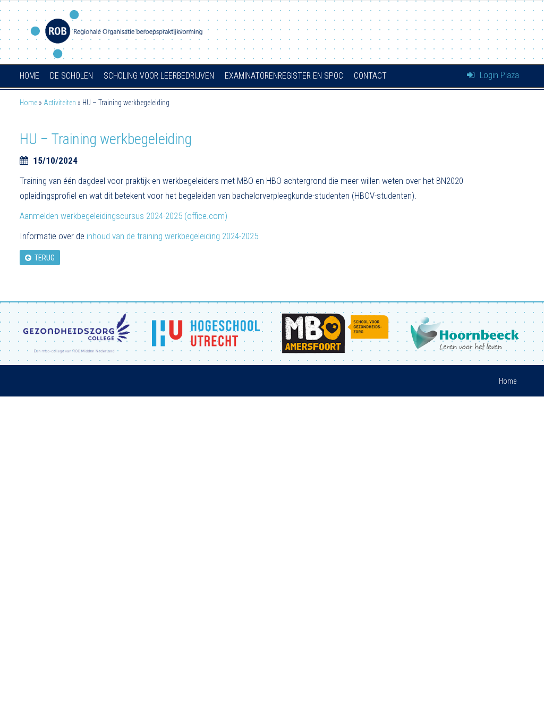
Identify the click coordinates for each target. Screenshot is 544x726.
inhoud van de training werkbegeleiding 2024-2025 (172, 236)
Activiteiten (60, 102)
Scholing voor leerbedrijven (159, 76)
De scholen (71, 76)
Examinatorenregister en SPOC (284, 76)
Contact (370, 76)
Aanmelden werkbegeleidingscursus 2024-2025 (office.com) (123, 215)
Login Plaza (498, 75)
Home (29, 76)
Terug (43, 258)
